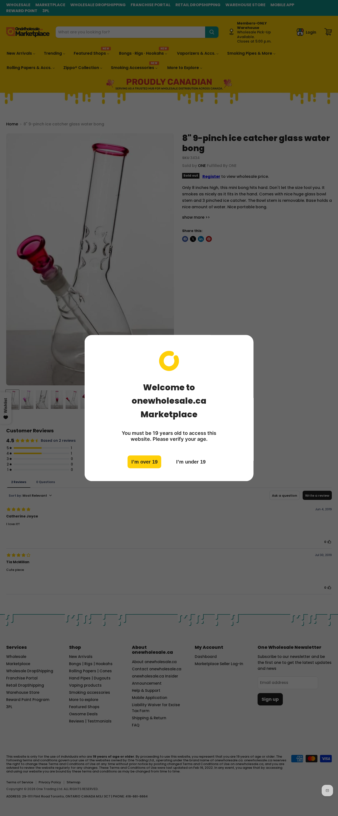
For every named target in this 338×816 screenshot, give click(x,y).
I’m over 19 (144, 461)
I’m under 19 (191, 461)
